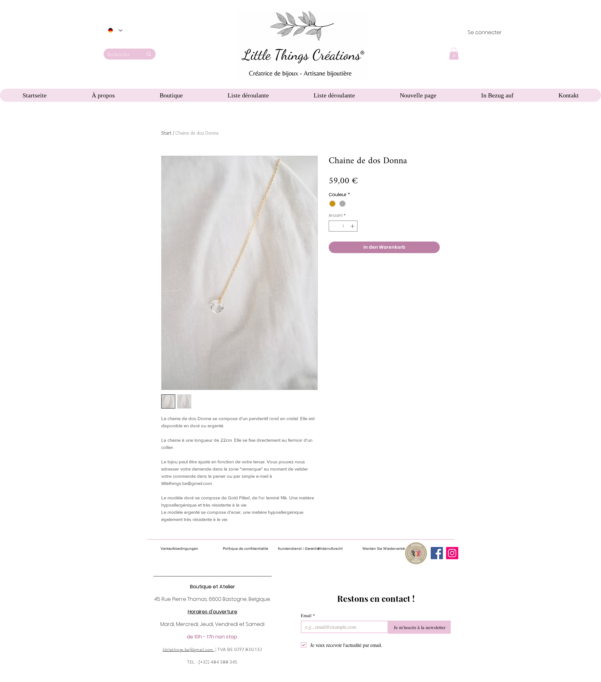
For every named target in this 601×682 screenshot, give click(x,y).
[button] (454, 54)
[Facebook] (437, 553)
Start (166, 133)
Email (308, 615)
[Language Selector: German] (115, 30)
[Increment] (353, 226)
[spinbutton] (343, 226)
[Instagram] (452, 553)
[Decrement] (333, 226)
